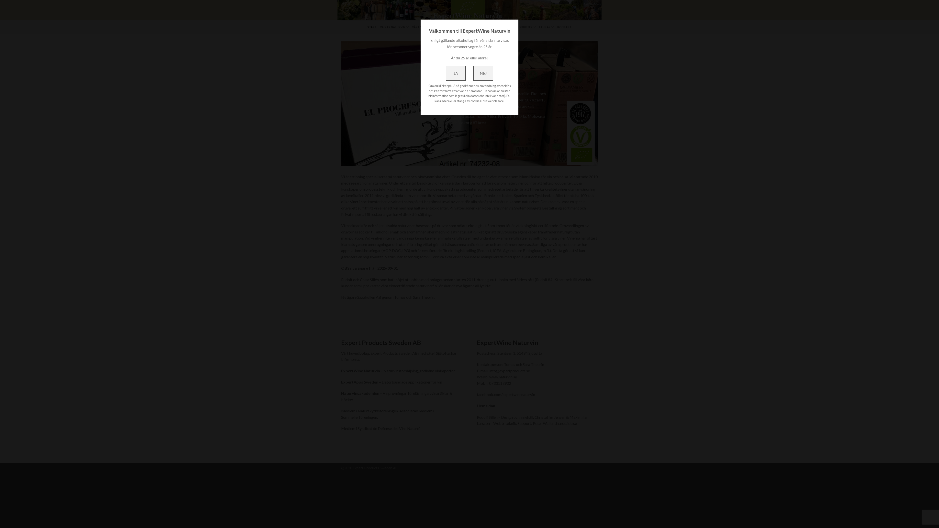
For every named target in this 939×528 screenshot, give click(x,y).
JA (456, 73)
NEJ (483, 73)
